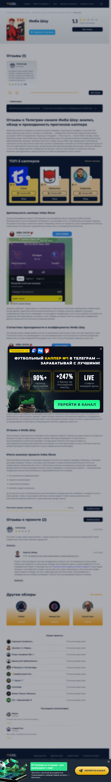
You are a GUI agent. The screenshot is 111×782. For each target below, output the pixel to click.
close (101, 348)
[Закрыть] (108, 761)
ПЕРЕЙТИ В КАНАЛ (77, 404)
